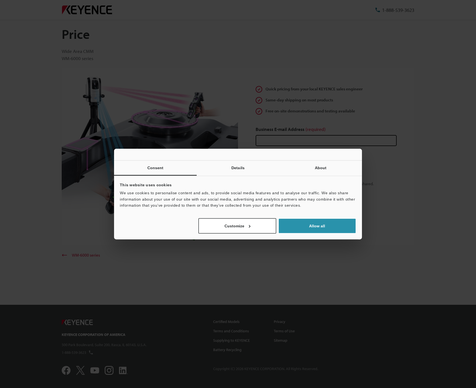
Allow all (317, 225)
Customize (234, 225)
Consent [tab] (155, 168)
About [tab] (321, 168)
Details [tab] (238, 168)
